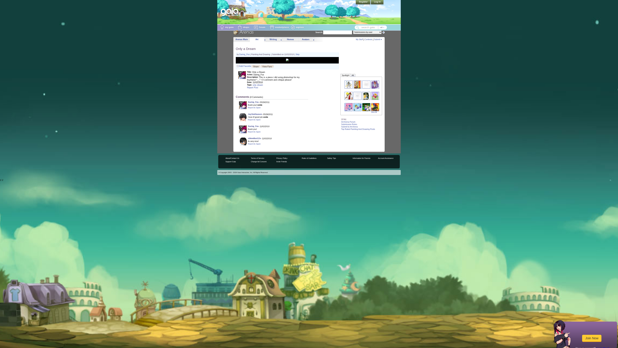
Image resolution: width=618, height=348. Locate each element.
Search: (319, 32)
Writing (273, 39)
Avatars (305, 39)
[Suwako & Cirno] (359, 107)
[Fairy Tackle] (367, 107)
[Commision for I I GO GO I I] (348, 84)
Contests (368, 39)
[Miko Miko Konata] (357, 96)
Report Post (252, 87)
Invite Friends (281, 162)
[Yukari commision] (375, 96)
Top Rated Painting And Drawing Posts (358, 129)
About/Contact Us (232, 158)
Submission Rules (349, 124)
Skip (298, 54)
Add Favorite (245, 66)
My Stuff (359, 39)
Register (363, 2)
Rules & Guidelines (309, 158)
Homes (290, 39)
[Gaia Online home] (230, 12)
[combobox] (371, 27)
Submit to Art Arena (349, 127)
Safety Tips (331, 158)
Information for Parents (361, 158)
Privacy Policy (281, 158)
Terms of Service (257, 158)
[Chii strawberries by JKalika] (357, 84)
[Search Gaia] (357, 27)
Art (256, 39)
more (265, 39)
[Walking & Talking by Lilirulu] (350, 96)
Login (377, 2)
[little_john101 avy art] (375, 84)
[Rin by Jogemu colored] (375, 107)
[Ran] (366, 96)
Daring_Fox (244, 54)
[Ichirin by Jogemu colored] (350, 107)
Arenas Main (241, 39)
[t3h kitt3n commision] (366, 84)
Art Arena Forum (348, 122)
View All (374, 112)
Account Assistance (385, 158)
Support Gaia (230, 162)
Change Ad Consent (259, 162)
